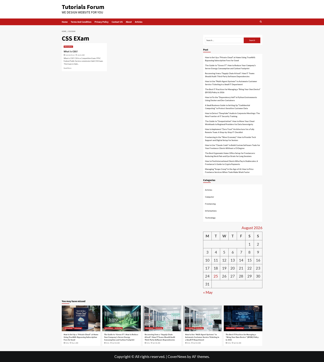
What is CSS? (71, 51)
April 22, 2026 (237, 343)
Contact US (117, 21)
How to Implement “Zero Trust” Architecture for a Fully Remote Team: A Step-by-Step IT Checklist (229, 130)
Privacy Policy (101, 21)
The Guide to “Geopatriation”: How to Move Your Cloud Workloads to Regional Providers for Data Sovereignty (229, 122)
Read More (67, 68)
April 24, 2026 (197, 343)
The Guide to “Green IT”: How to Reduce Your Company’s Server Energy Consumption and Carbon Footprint (230, 67)
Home (65, 21)
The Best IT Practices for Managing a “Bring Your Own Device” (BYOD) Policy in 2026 (232, 90)
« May (208, 292)
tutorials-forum (70, 55)
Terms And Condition (81, 21)
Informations (68, 46)
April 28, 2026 (116, 343)
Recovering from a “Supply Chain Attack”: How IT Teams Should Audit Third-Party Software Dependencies (229, 75)
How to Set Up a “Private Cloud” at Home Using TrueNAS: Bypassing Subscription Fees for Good (230, 59)
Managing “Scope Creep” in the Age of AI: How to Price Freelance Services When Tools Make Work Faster (229, 170)
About (129, 21)
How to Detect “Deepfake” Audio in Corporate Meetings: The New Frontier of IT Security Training (232, 114)
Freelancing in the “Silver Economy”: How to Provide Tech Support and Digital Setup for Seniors (230, 138)
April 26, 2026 (156, 343)
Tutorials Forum (83, 7)
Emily (67, 343)
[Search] (260, 22)
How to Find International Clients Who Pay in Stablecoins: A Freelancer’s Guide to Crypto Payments (231, 162)
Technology (210, 218)
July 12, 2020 (81, 55)
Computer (209, 197)
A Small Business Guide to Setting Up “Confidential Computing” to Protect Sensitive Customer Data (227, 106)
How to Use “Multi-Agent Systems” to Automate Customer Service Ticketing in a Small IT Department (231, 82)
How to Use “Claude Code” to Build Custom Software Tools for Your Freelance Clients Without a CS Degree (232, 146)
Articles (138, 21)
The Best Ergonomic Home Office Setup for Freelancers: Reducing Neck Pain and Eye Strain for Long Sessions (230, 154)
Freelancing (210, 204)
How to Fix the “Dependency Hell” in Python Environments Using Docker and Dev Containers (231, 98)
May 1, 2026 (75, 343)
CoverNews (177, 356)
